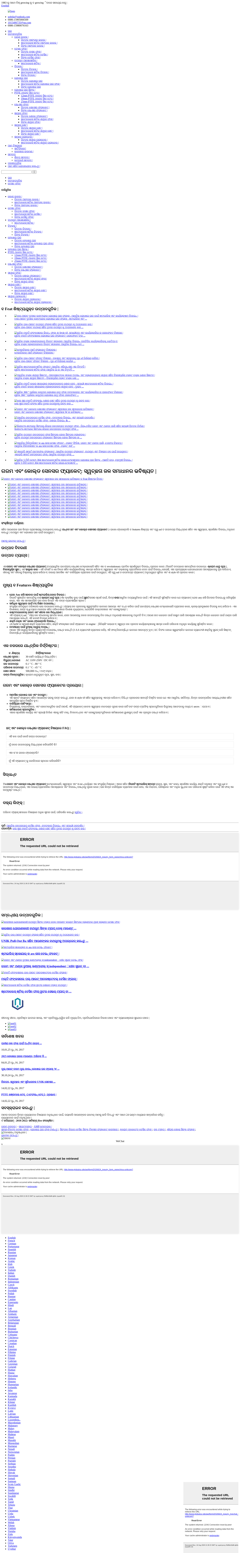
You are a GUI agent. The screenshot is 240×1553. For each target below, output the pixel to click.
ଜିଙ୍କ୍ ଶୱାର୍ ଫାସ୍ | (30, 122)
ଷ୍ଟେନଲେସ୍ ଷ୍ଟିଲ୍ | (31, 63)
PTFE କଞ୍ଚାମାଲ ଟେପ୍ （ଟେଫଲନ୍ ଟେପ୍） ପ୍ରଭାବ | (28, 1094)
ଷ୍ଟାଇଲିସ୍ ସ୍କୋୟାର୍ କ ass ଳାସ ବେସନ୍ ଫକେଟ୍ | (30, 953)
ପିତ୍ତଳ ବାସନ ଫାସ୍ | (31, 51)
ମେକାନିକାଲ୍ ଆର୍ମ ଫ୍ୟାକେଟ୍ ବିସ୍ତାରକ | (34, 352)
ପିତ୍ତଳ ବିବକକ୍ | (29, 69)
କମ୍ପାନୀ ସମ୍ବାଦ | (23, 160)
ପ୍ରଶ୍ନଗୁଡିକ (14, 163)
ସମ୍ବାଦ (12, 154)
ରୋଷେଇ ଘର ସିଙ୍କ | (24, 89)
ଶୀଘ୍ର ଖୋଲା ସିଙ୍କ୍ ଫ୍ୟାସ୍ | (181, 1129)
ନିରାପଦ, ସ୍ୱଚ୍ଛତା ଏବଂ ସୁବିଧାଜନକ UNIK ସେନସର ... (28, 1081)
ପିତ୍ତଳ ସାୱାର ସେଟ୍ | (31, 128)
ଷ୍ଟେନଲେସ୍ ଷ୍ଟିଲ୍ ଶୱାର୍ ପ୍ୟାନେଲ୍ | (40, 142)
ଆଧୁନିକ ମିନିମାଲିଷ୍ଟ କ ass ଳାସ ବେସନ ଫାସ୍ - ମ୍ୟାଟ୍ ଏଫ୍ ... (44, 446)
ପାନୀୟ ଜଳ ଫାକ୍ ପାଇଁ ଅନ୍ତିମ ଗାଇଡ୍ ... (21, 1043)
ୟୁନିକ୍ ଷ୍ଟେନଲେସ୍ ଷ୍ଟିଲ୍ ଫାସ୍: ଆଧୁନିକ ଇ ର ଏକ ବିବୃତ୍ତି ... (44, 369)
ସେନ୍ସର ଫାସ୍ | (21, 104)
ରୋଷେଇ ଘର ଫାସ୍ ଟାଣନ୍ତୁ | (44, 1129)
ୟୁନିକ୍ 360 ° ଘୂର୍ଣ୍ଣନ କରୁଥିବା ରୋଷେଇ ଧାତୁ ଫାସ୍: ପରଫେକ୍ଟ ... (46, 395)
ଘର (10, 31)
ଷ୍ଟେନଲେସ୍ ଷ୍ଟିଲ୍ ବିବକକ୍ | (35, 72)
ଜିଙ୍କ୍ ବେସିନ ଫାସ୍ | (30, 57)
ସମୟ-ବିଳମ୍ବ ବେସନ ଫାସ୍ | (15, 1129)
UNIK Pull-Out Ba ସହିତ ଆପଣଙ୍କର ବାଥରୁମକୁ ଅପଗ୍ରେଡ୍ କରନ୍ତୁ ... (44, 941)
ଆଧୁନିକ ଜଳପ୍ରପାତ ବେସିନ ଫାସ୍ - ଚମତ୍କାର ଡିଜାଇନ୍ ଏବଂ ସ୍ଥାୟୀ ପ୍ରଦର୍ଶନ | (45, 825)
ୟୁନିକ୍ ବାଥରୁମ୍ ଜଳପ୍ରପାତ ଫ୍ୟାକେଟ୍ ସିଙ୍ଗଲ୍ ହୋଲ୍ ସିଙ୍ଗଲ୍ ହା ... (48, 437)
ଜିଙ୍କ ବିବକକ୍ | (28, 75)
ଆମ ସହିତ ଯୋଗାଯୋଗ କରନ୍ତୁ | (24, 166)
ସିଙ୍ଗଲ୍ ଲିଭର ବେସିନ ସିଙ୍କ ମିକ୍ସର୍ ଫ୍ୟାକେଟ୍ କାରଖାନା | (89, 1129)
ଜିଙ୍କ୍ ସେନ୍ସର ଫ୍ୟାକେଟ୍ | (34, 110)
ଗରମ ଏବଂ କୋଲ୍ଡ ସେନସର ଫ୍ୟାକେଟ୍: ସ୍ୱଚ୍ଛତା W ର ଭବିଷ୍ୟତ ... (48, 412)
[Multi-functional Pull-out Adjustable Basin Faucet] (34, 972)
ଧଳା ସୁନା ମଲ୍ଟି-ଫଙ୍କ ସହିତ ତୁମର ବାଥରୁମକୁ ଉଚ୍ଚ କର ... (43, 403)
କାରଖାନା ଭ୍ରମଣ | (23, 151)
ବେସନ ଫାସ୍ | (20, 48)
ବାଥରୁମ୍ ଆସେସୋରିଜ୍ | (25, 60)
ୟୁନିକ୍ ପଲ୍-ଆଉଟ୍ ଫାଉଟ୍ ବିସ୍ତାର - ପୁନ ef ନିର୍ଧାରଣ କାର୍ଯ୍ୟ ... (45, 361)
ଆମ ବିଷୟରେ (15, 145)
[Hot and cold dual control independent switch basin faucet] (42, 960)
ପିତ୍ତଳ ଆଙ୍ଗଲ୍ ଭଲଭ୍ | (33, 39)
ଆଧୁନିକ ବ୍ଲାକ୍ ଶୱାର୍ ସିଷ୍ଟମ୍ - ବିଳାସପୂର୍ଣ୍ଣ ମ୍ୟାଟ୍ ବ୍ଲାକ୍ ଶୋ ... (46, 378)
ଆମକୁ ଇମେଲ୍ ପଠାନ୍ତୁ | (13, 540)
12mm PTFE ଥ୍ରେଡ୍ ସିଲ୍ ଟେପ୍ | (37, 95)
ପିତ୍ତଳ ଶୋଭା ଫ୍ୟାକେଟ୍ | (34, 116)
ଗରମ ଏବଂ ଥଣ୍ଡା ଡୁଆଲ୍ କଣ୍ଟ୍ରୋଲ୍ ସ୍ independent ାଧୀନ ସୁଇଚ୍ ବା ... (45, 966)
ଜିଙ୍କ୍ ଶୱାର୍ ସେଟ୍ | (30, 133)
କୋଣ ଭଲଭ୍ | (21, 37)
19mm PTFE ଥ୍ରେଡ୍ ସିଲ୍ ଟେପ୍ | (37, 98)
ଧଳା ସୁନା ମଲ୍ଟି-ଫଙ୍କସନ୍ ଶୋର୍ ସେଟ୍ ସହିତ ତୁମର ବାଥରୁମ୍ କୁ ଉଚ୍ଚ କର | (49, 828)
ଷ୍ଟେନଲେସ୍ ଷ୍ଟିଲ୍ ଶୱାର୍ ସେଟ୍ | (37, 130)
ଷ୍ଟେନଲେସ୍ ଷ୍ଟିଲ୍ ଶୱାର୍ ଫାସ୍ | (37, 119)
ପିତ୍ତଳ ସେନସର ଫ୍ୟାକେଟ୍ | (35, 107)
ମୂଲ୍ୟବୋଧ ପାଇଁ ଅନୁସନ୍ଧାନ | (16, 1117)
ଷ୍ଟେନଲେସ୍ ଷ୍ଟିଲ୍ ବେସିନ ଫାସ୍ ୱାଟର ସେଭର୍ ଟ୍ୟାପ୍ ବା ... (36, 991)
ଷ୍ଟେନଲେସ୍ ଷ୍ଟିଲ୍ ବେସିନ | (34, 54)
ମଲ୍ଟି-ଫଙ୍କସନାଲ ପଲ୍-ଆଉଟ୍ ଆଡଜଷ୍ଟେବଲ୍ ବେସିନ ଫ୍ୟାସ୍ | (39, 979)
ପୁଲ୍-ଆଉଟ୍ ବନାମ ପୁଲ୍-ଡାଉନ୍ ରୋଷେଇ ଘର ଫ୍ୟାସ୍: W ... (30, 1069)
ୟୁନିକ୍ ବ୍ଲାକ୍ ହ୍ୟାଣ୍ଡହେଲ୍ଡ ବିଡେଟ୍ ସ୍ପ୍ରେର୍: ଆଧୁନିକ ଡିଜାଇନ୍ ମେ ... (49, 344)
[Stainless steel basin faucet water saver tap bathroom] (34, 985)
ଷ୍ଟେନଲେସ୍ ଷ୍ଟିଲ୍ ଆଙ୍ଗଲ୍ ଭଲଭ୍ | (39, 42)
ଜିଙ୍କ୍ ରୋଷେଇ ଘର (31, 86)
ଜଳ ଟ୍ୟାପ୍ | (160, 1129)
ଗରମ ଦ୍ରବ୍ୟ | (9, 1126)
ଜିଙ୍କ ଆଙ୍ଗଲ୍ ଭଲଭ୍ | (33, 45)
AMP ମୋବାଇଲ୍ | (43, 1126)
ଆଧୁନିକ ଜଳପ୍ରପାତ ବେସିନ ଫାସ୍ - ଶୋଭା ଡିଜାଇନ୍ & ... (42, 420)
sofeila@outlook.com (19, 16)
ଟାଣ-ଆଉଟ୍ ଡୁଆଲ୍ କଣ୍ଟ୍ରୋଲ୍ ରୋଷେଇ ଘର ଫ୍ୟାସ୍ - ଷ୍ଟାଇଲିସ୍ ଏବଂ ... (50, 318)
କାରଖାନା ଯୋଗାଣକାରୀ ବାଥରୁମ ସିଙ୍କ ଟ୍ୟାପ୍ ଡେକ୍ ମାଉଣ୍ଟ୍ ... (38, 928)
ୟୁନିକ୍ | (78, 812)
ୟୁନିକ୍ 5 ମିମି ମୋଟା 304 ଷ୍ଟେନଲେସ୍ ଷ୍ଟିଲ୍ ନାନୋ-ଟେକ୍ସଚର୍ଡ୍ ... (46, 463)
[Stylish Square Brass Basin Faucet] (26, 947)
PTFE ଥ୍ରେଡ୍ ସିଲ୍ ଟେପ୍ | (27, 92)
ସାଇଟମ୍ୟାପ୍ (25, 1126)
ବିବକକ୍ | (18, 66)
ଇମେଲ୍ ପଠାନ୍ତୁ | (9, 1135)
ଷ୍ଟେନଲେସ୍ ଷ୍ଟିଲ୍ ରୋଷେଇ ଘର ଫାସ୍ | (40, 84)
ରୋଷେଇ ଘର (21, 78)
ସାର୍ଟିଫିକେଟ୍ (20, 148)
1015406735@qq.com (19, 22)
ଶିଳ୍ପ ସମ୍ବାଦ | (22, 157)
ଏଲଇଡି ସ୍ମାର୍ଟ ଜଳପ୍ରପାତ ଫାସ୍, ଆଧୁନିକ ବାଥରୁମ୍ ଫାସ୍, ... (44, 454)
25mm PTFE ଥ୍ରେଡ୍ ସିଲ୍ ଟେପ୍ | (37, 101)
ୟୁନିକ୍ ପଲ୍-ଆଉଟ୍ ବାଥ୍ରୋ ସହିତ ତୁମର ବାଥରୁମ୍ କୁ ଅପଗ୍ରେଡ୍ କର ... (48, 327)
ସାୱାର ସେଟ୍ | (21, 125)
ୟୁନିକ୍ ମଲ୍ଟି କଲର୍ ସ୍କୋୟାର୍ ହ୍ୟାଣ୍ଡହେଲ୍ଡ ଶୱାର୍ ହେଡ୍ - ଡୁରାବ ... (49, 386)
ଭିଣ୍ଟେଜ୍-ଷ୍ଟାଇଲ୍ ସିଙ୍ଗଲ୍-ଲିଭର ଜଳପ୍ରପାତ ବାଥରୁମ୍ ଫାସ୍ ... (46, 429)
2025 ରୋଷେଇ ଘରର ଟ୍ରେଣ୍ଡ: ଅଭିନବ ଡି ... (24, 1056)
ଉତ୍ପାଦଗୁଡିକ (15, 34)
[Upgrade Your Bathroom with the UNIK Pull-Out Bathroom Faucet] (40, 934)
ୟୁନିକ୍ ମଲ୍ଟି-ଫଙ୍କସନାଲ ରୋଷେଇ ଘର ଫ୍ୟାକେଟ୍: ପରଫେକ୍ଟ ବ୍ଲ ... (49, 335)
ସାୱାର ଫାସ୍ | (21, 113)
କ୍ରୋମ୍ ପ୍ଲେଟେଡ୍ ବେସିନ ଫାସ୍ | (136, 1129)
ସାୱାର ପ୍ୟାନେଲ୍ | (23, 136)
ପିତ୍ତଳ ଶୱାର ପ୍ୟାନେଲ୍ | (34, 139)
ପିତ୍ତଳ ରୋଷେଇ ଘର (31, 81)
